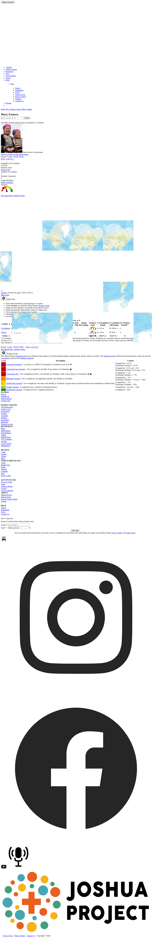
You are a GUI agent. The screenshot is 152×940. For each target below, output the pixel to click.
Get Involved (11, 76)
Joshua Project (6, 495)
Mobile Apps (6, 437)
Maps (3, 429)
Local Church (6, 444)
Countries (4, 416)
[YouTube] (4, 869)
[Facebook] (76, 843)
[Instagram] (76, 692)
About (8, 78)
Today (3, 463)
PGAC (16, 157)
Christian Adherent (26, 358)
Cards (3, 452)
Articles (4, 441)
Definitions (19, 90)
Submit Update (19, 196)
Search (9, 67)
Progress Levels (7, 424)
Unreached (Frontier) (14, 364)
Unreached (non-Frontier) (15, 369)
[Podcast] (19, 869)
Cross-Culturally (7, 491)
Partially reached (12, 387)
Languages (5, 420)
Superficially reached (14, 383)
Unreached (5, 411)
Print (3, 473)
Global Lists (5, 401)
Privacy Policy (20, 97)
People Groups (11, 69)
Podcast (4, 469)
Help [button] (7, 80)
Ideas (3, 459)
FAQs (17, 92)
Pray (7, 74)
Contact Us (19, 101)
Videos (3, 435)
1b (2, 369)
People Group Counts (9, 499)
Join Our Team (6, 482)
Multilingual (5, 446)
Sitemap (18, 99)
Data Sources (6, 497)
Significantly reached (14, 390)
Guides (3, 454)
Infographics (5, 431)
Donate (8, 103)
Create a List (5, 409)
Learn (3, 484)
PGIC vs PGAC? (7, 159)
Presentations (6, 433)
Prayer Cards (6, 476)
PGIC (21, 157)
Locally (4, 488)
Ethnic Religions (7, 183)
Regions (4, 418)
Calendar (4, 471)
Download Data (7, 196)
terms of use (130, 533)
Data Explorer (6, 399)
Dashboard (5, 396)
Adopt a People (7, 486)
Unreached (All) (12, 374)
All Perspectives (7, 407)
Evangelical (5, 358)
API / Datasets (6, 439)
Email (3, 467)
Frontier (4, 414)
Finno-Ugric (5, 170)
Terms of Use (20, 95)
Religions (4, 422)
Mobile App (5, 465)
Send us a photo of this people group (14, 154)
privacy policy (117, 533)
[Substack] (4, 541)
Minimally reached (13, 379)
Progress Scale (21, 356)
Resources (9, 72)
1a (2, 364)
